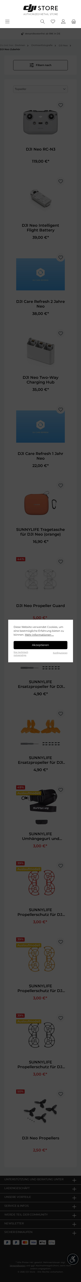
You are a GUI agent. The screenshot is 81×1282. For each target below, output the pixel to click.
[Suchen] (42, 21)
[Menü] (7, 21)
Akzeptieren (40, 645)
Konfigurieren (60, 653)
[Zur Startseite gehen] (40, 9)
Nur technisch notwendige (21, 653)
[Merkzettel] (53, 21)
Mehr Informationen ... (39, 634)
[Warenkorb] (73, 21)
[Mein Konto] (63, 21)
